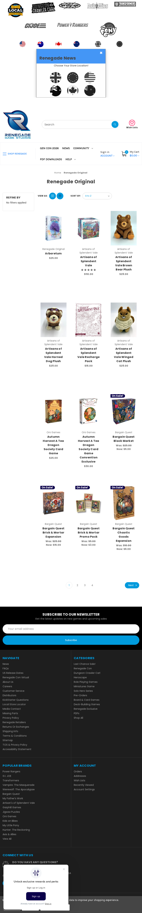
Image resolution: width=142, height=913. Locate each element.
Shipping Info (10, 731)
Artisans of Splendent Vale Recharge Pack (88, 355)
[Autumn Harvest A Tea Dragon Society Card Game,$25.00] (53, 411)
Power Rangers (11, 771)
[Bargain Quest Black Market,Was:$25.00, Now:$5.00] (123, 411)
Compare (62, 214)
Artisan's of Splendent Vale (19, 803)
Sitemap (8, 740)
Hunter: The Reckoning (16, 830)
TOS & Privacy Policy (15, 744)
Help (69, 159)
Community (81, 148)
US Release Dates (13, 673)
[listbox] (97, 196)
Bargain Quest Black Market (124, 439)
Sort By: (75, 195)
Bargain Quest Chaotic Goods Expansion (124, 534)
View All (7, 839)
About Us (8, 682)
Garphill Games (12, 807)
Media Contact (12, 709)
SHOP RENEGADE (17, 153)
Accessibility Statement (17, 749)
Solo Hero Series (83, 691)
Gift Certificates (125, 101)
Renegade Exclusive (85, 709)
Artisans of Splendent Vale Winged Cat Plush (123, 355)
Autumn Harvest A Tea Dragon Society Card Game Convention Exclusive (88, 449)
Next (131, 585)
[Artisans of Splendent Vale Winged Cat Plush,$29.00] (123, 320)
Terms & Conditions (15, 735)
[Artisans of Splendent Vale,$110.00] (88, 228)
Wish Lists (132, 127)
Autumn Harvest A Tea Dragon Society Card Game (53, 445)
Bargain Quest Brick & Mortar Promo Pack (89, 532)
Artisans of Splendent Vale (88, 261)
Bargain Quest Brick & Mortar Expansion (53, 532)
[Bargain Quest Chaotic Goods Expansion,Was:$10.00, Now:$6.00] (123, 503)
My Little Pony (11, 825)
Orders (78, 771)
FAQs (6, 668)
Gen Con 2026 (49, 148)
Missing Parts (10, 713)
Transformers (11, 780)
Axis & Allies (9, 834)
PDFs (76, 713)
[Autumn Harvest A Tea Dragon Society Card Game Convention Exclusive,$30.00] (88, 411)
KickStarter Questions (16, 700)
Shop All (78, 718)
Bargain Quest (11, 794)
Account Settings (84, 789)
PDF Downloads (51, 159)
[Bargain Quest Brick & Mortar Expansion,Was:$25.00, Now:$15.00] (53, 503)
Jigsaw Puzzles (11, 812)
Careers (7, 686)
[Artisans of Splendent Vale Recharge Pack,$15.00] (88, 320)
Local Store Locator (14, 704)
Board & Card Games (86, 700)
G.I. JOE (7, 776)
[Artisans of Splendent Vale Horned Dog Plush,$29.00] (53, 320)
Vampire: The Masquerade (18, 785)
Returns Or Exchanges (16, 727)
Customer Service (13, 691)
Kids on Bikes (10, 821)
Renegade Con (83, 668)
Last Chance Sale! (84, 664)
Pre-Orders (80, 695)
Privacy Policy (11, 718)
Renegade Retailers (14, 722)
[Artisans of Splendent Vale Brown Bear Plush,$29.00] (123, 228)
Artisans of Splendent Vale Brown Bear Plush (123, 263)
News (66, 148)
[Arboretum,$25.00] (53, 228)
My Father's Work (13, 798)
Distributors (9, 695)
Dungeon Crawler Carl (87, 673)
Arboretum (53, 253)
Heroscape (80, 677)
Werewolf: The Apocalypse (19, 789)
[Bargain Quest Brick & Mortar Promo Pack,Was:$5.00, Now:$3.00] (88, 503)
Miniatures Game (84, 686)
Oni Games (9, 816)
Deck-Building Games (87, 704)
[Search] (115, 124)
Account (106, 153)
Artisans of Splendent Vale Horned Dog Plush (53, 355)
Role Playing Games (85, 682)
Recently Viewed (84, 785)
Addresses (80, 776)
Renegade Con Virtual (16, 677)
